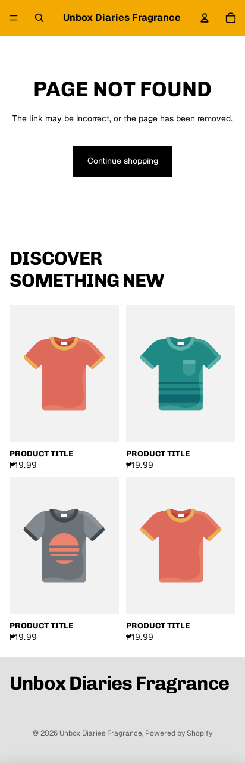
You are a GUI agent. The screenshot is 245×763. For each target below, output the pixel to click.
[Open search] (39, 18)
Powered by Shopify (178, 733)
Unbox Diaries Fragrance (100, 733)
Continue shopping (122, 160)
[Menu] (13, 18)
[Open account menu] (204, 18)
